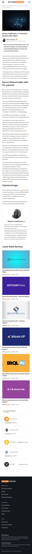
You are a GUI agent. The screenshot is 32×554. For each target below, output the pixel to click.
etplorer (6, 194)
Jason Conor (7, 274)
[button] (29, 2)
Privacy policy (4, 521)
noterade (10, 181)
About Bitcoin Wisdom (6, 488)
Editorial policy (4, 494)
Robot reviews (4, 508)
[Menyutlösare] (3, 2)
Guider (3, 514)
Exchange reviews (5, 511)
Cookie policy (4, 527)
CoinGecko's (23, 190)
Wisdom (9, 481)
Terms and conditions (6, 524)
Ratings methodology (6, 497)
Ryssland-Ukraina (20, 131)
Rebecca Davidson (15, 221)
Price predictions (5, 505)
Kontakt (3, 491)
